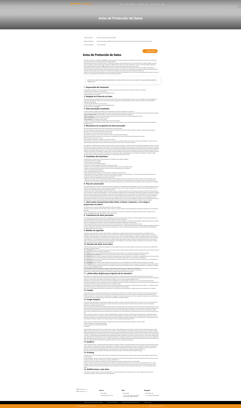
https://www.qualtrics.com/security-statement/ (94, 350)
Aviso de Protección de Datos (112, 402)
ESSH (147, 4)
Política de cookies (115, 182)
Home (122, 4)
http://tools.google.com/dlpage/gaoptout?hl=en (124, 319)
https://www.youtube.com (128, 358)
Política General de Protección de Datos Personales (93, 402)
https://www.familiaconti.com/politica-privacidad (118, 297)
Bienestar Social (140, 4)
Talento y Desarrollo (155, 4)
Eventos (162, 4)
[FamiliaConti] (82, 391)
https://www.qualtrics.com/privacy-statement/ (118, 349)
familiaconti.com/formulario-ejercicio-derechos (143, 276)
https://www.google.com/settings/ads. (125, 340)
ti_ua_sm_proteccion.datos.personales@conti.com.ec (128, 279)
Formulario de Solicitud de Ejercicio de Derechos (130, 402)
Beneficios (133, 4)
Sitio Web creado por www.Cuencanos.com (156, 406)
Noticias (127, 4)
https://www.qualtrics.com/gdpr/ (135, 350)
